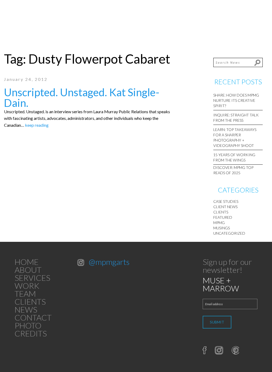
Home (27, 262)
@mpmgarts (109, 261)
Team (25, 293)
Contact (33, 317)
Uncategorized (229, 233)
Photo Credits (31, 329)
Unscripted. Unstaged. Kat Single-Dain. (81, 97)
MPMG (219, 222)
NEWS (26, 309)
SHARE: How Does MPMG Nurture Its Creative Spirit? (236, 100)
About (28, 270)
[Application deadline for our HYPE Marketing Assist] (90, 297)
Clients (220, 212)
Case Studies (225, 201)
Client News (225, 206)
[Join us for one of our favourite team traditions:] (90, 281)
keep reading (37, 125)
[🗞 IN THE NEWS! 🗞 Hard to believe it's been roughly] (118, 297)
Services (32, 278)
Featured (222, 217)
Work (27, 286)
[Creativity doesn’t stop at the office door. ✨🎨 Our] (118, 281)
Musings (221, 228)
